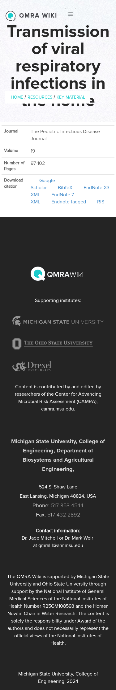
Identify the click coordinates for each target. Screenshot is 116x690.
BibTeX (65, 188)
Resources (40, 97)
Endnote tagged (68, 202)
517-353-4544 (67, 505)
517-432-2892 (63, 514)
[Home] (12, 15)
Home (17, 97)
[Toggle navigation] (70, 14)
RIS (100, 202)
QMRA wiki (38, 15)
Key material (71, 97)
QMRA (64, 274)
